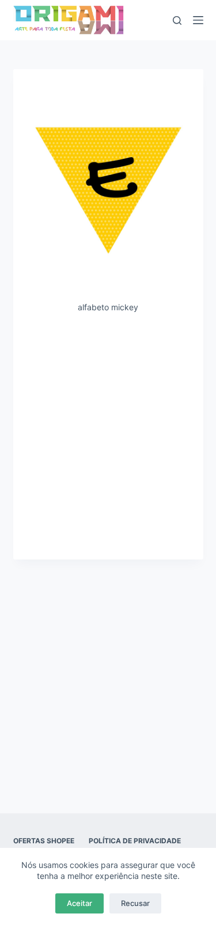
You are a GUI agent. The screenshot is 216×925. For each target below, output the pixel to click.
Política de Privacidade (135, 840)
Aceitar (79, 903)
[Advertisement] (108, 435)
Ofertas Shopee (43, 840)
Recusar (135, 903)
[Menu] (198, 20)
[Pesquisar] (177, 20)
